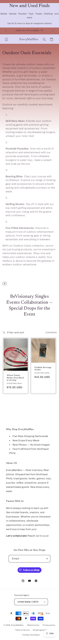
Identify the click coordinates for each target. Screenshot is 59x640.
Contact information (31, 635)
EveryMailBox (17, 625)
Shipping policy (40, 630)
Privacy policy (49, 625)
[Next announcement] (53, 31)
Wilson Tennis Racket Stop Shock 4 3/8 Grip (15, 378)
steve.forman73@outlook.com (23, 540)
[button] (6, 39)
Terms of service (22, 630)
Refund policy (33, 625)
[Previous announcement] (5, 31)
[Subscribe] (46, 558)
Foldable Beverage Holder (42, 369)
